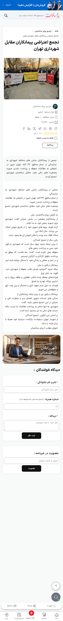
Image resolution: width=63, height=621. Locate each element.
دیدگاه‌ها (50, 145)
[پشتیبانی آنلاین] (55, 597)
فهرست (49, 606)
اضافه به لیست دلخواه (45, 138)
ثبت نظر (31, 435)
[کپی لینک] (55, 128)
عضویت (31, 468)
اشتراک (29, 606)
